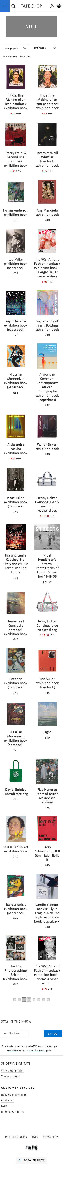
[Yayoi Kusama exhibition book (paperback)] (16, 303)
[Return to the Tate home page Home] (31, 6)
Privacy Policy (14, 1050)
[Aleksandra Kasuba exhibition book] (16, 427)
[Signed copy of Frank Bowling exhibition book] (47, 303)
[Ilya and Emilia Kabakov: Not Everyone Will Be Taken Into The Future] (16, 537)
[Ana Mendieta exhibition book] (47, 192)
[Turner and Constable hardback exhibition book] (16, 603)
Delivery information (14, 1095)
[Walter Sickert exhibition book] (47, 427)
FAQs (4, 1106)
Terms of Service (35, 1050)
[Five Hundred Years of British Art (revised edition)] (47, 772)
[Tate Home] (31, 1148)
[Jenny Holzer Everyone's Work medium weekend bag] (47, 480)
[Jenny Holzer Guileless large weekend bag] (47, 603)
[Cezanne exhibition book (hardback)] (16, 661)
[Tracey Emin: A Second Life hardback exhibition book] (16, 135)
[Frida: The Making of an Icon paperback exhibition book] (47, 77)
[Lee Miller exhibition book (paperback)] (16, 241)
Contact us (7, 1100)
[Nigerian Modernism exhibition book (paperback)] (16, 356)
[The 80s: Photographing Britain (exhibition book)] (16, 948)
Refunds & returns (12, 1112)
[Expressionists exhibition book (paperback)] (16, 887)
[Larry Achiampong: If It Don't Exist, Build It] (47, 829)
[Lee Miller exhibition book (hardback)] (47, 661)
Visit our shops (10, 1076)
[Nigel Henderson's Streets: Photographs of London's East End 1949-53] (47, 537)
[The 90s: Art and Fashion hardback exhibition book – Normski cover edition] (47, 948)
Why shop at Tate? (12, 1070)
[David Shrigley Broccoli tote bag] (16, 772)
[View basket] (58, 6)
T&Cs (35, 1137)
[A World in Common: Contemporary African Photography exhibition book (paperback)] (47, 356)
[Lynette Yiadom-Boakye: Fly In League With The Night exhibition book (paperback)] (47, 887)
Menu (5, 5)
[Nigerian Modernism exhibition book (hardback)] (16, 714)
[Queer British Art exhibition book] (16, 829)
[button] (13, 6)
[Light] (47, 714)
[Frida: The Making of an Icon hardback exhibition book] (16, 77)
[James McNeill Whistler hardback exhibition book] (47, 135)
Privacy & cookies (16, 1137)
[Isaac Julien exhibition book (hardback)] (16, 480)
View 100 (24, 56)
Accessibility (50, 1137)
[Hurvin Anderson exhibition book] (16, 192)
